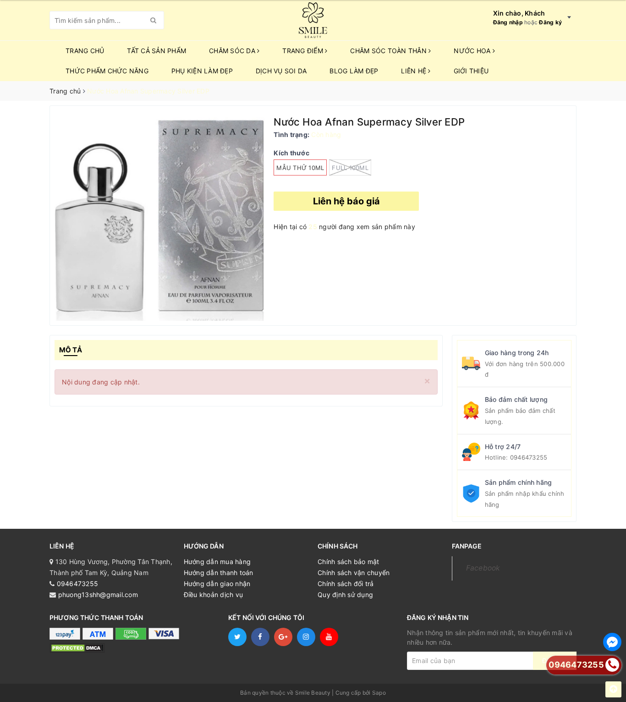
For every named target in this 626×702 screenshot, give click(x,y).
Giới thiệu (471, 71)
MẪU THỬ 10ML (300, 167)
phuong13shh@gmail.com (98, 594)
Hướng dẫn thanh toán (218, 572)
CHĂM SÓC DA (233, 51)
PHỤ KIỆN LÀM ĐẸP (202, 71)
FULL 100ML (350, 167)
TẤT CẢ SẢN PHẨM (156, 51)
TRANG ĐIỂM (303, 51)
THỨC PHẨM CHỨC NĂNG (107, 71)
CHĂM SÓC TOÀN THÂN (389, 51)
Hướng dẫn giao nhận (217, 583)
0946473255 (529, 457)
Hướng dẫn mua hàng (217, 561)
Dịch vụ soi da (281, 71)
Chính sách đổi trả (346, 583)
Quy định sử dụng (345, 594)
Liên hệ (414, 71)
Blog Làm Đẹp (353, 71)
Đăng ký (550, 22)
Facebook (483, 568)
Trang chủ (85, 51)
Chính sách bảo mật (348, 561)
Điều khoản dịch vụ (213, 594)
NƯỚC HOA (473, 51)
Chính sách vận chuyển (354, 572)
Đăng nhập (508, 22)
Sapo (379, 692)
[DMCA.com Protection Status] (76, 647)
